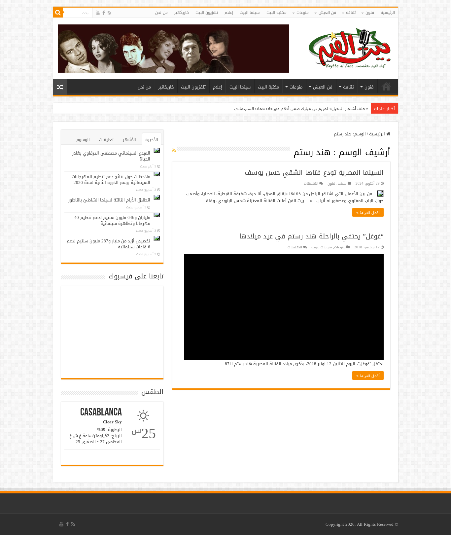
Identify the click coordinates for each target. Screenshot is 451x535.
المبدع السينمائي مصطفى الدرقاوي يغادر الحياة (111, 156)
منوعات (302, 12)
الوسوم (83, 139)
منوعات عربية (321, 247)
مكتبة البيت (276, 12)
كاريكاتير (181, 12)
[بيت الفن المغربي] (350, 50)
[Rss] (109, 13)
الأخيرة (151, 139)
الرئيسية (388, 12)
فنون (369, 12)
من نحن (161, 12)
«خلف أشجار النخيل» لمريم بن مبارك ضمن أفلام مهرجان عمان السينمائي (301, 108)
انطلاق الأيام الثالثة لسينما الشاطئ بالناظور (109, 200)
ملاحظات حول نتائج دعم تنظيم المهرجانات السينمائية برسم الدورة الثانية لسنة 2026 (111, 179)
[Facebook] (104, 13)
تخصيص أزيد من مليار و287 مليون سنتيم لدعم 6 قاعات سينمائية (108, 244)
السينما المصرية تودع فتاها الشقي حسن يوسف (314, 172)
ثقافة (351, 12)
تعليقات (106, 139)
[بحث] (58, 13)
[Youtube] (97, 13)
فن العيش (327, 12)
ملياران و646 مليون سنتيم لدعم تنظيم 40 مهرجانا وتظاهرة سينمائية (112, 220)
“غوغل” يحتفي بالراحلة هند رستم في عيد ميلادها (311, 236)
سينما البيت (250, 12)
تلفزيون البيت (206, 12)
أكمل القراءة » (368, 212)
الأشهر (129, 139)
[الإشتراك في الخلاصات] (174, 150)
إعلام (229, 12)
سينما (342, 183)
